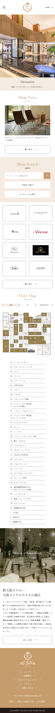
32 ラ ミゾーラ (16, 468)
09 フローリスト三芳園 (19, 399)
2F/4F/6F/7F (44, 305)
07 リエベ (14, 390)
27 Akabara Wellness (19, 455)
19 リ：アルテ (16, 432)
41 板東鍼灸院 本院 (17, 508)
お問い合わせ (27, 687)
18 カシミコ (15, 427)
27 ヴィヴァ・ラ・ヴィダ (20, 450)
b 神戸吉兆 (14, 517)
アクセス (27, 683)
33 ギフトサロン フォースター (21, 473)
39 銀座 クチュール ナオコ (20, 499)
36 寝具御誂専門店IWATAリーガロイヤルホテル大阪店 (20, 488)
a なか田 (14, 512)
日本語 (47, 7)
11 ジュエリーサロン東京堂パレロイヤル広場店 (20, 405)
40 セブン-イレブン (18, 503)
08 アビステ (15, 394)
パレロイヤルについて (27, 679)
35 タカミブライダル (18, 482)
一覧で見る (27, 149)
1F (27, 305)
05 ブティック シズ (17, 381)
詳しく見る (27, 640)
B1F (11, 305)
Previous (6, 121)
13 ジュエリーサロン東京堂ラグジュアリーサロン (20, 416)
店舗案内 (27, 675)
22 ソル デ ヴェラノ (18, 445)
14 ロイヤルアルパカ (18, 422)
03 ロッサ (14, 371)
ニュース (28, 671)
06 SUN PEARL (16, 385)
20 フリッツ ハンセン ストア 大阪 (23, 436)
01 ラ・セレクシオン (18, 362)
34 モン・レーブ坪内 (18, 478)
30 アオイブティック (18, 464)
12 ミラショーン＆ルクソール (21, 411)
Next (48, 121)
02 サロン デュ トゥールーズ (21, 367)
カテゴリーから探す (27, 194)
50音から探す (27, 185)
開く (4, 7)
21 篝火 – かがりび (17, 441)
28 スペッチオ (16, 459)
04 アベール (15, 376)
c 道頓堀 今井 (15, 522)
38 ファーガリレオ (17, 494)
